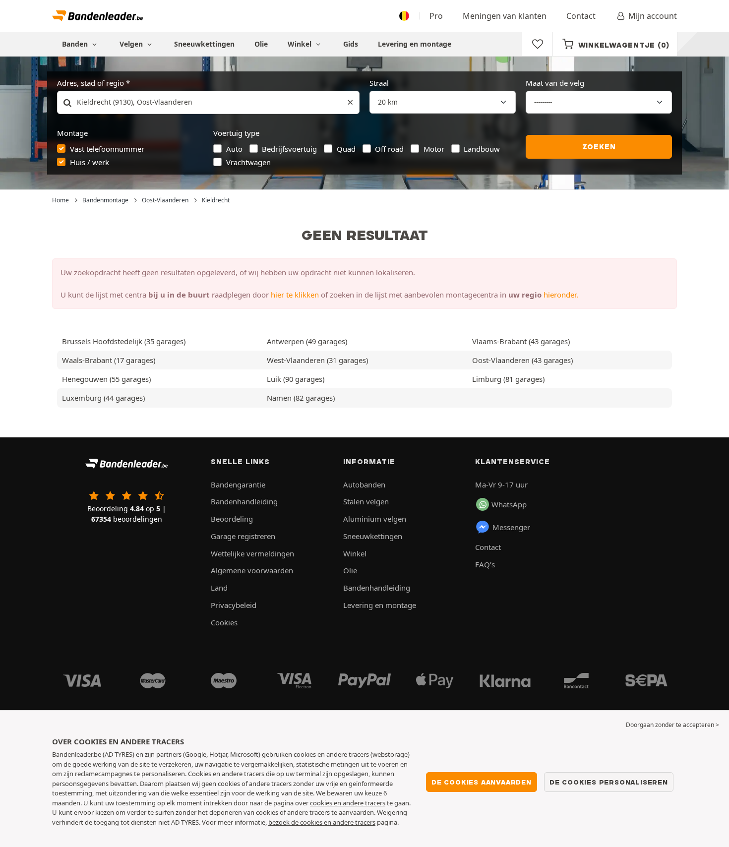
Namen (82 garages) (301, 398)
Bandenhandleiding (244, 501)
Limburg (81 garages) (508, 379)
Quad (346, 149)
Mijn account (652, 15)
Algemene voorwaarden (252, 570)
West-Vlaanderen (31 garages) (317, 360)
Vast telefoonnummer (107, 149)
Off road (389, 149)
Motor (434, 149)
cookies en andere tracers (347, 802)
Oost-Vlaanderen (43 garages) (522, 360)
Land (219, 588)
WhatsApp (509, 504)
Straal (379, 83)
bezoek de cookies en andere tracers (321, 822)
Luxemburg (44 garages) (103, 398)
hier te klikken (295, 295)
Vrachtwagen (248, 162)
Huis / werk (89, 162)
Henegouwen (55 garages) (106, 379)
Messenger (511, 527)
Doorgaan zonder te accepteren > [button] (672, 725)
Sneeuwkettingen (204, 44)
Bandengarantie (238, 484)
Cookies (224, 622)
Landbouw (482, 149)
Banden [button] (76, 44)
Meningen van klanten (505, 15)
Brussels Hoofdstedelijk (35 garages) (123, 341)
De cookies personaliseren (608, 782)
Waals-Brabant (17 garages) (108, 360)
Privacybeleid (233, 605)
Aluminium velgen (374, 519)
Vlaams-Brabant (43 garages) (521, 341)
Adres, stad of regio (90, 83)
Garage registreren (243, 536)
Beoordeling (232, 519)
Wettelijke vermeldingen (252, 553)
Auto (234, 149)
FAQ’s (485, 564)
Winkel (300, 44)
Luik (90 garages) (295, 379)
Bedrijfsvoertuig (289, 149)
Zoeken (599, 146)
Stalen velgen (366, 501)
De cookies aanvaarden (481, 782)
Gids (350, 44)
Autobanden (364, 484)
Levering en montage (414, 44)
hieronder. (561, 295)
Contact (581, 15)
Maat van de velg (555, 83)
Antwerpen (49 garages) (307, 341)
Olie (261, 44)
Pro (436, 15)
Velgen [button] (132, 44)
